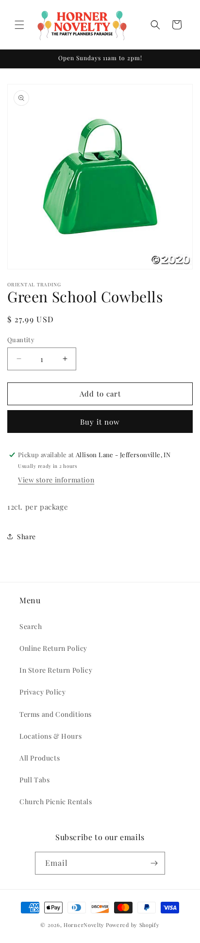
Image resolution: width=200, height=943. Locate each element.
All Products (39, 757)
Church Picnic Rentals (55, 801)
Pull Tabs (34, 779)
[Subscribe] (154, 863)
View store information (56, 479)
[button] (19, 24)
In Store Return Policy (55, 670)
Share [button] (26, 536)
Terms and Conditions (55, 714)
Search (30, 626)
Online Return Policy (53, 648)
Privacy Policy (42, 691)
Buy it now (100, 422)
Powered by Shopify (133, 924)
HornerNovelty (84, 924)
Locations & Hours (50, 736)
